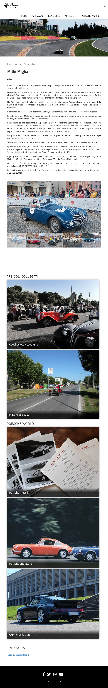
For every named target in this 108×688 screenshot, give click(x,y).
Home (9, 64)
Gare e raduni (29, 64)
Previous (14, 207)
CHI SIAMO (37, 15)
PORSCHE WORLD (90, 15)
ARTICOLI (70, 15)
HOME (24, 15)
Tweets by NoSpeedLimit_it (18, 654)
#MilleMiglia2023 (15, 173)
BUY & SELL (54, 15)
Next (94, 207)
